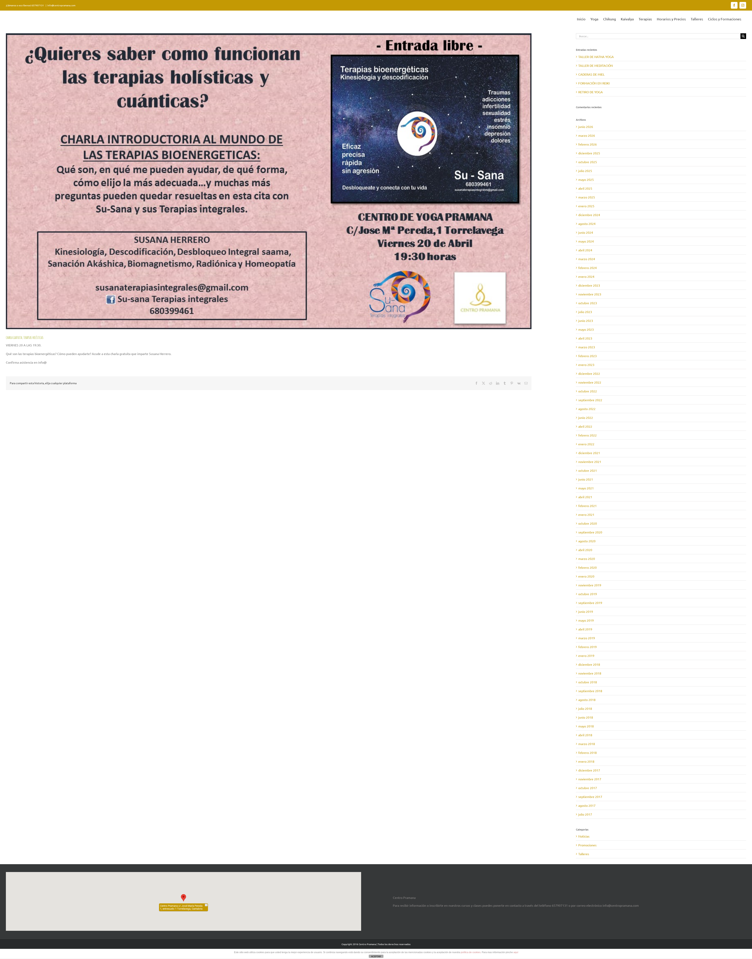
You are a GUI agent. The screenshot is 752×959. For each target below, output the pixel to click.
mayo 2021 (586, 488)
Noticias (583, 836)
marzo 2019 (586, 638)
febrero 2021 (587, 506)
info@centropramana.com (61, 5)
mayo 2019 (586, 620)
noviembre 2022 (589, 382)
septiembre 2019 (590, 603)
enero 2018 (586, 761)
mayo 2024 (586, 241)
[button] (183, 897)
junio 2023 (585, 320)
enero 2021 (586, 514)
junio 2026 (585, 127)
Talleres (583, 854)
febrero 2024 (587, 268)
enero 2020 (586, 576)
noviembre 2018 (589, 673)
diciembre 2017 (589, 770)
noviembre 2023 (589, 294)
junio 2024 (585, 232)
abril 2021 (585, 497)
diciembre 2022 (589, 373)
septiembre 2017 (590, 797)
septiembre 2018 (590, 691)
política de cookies (471, 952)
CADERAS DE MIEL (591, 74)
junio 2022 (585, 417)
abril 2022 (585, 426)
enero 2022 (586, 444)
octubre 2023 (587, 303)
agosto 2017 (587, 805)
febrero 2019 (587, 647)
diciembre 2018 (589, 664)
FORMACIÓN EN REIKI (594, 83)
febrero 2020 (587, 567)
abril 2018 (585, 735)
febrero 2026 (587, 144)
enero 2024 (586, 276)
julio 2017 (585, 814)
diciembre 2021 (589, 453)
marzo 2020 (586, 559)
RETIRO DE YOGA (590, 92)
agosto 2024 (587, 223)
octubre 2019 (587, 594)
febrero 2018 (587, 752)
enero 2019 (586, 655)
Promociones (587, 845)
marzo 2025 (586, 197)
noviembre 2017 (589, 779)
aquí (515, 952)
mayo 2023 (586, 329)
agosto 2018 (587, 700)
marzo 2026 (586, 135)
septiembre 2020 (590, 532)
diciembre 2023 (589, 285)
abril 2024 (585, 250)
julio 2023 (585, 312)
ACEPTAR (376, 956)
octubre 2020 (587, 523)
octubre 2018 (587, 682)
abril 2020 (585, 550)
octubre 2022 (587, 391)
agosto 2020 (587, 541)
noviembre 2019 (589, 585)
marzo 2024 (586, 259)
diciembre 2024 (589, 215)
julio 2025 (585, 171)
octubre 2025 (587, 162)
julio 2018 (585, 708)
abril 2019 (585, 629)
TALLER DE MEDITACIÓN (595, 65)
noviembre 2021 (589, 462)
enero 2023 (586, 365)
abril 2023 (585, 338)
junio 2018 (585, 717)
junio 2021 (585, 479)
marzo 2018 (586, 744)
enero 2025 (586, 206)
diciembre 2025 (589, 153)
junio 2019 (585, 611)
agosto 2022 (587, 409)
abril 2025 (585, 188)
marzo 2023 (586, 347)
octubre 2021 (587, 470)
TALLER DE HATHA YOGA (596, 57)
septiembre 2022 (590, 400)
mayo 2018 (586, 726)
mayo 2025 (586, 179)
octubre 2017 (587, 788)
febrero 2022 (587, 435)
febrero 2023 (587, 356)
